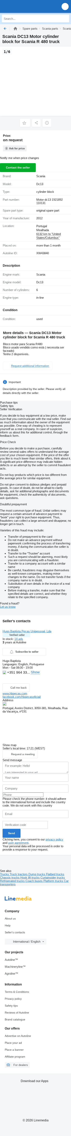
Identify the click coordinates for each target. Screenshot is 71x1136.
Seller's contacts (15, 932)
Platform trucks (53, 881)
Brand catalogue (15, 1019)
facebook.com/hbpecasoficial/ (22, 696)
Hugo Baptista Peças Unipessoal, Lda (27, 631)
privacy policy (54, 839)
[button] (65, 6)
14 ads (18, 639)
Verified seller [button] (17, 634)
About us (10, 918)
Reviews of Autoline (17, 1012)
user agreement (18, 842)
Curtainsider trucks (52, 877)
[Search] (65, 19)
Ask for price (17, 148)
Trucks (5, 874)
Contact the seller (18, 167)
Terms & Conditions (17, 991)
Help (7, 925)
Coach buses (34, 881)
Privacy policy (13, 998)
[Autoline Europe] (25, 6)
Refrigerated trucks (12, 881)
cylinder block (45, 191)
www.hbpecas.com (15, 693)
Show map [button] (9, 745)
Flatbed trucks (55, 874)
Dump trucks (37, 874)
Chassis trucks (10, 877)
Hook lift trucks (30, 877)
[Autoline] (15, 28)
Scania (40, 176)
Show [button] (35, 672)
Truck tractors (19, 874)
